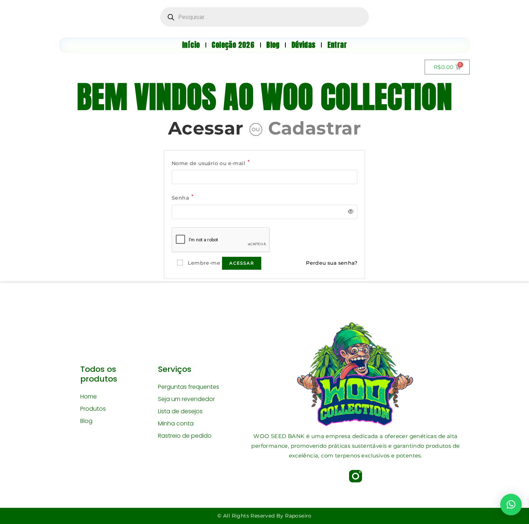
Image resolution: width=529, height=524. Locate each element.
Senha (183, 197)
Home (88, 396)
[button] (511, 504)
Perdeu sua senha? (331, 263)
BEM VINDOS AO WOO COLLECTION (264, 97)
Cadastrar (314, 128)
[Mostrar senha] (349, 211)
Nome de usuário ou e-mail (211, 163)
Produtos (93, 409)
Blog (86, 421)
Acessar (206, 128)
